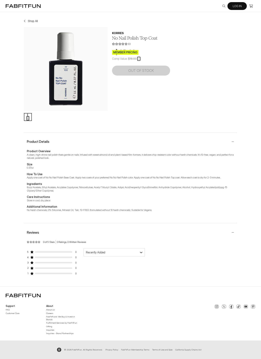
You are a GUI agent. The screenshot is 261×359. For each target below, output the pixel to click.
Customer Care (12, 313)
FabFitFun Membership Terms (135, 349)
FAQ (8, 309)
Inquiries (50, 330)
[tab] (28, 117)
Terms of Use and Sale (162, 349)
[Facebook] (231, 306)
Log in (237, 6)
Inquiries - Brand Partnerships (60, 333)
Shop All (33, 21)
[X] (224, 306)
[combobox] (114, 252)
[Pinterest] (253, 306)
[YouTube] (246, 306)
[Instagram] (216, 306)
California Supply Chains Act (188, 349)
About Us (50, 309)
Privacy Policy (111, 349)
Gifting (49, 326)
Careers (49, 313)
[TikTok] (238, 306)
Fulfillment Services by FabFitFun (61, 322)
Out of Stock (141, 70)
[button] (138, 58)
